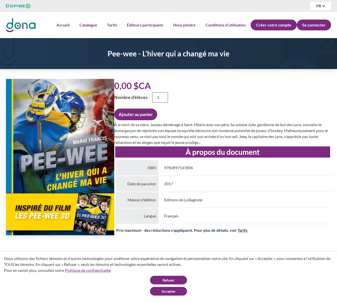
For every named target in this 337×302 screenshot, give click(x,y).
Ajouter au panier (136, 114)
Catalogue (88, 25)
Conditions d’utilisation (226, 25)
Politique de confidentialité (88, 270)
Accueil (63, 25)
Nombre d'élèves (131, 97)
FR (319, 5)
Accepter (169, 291)
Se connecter (314, 25)
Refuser (168, 280)
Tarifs (112, 25)
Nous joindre (184, 25)
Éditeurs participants (145, 25)
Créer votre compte (273, 25)
